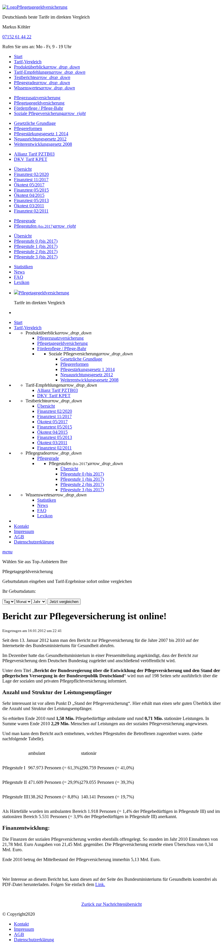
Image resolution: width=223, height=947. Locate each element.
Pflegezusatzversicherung (37, 97)
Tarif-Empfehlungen (49, 72)
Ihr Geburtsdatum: (19, 591)
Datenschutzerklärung (34, 541)
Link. (100, 884)
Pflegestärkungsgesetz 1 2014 (41, 133)
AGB (19, 536)
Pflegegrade (42, 82)
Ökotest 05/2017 (29, 184)
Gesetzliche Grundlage (35, 123)
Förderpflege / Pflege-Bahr (38, 108)
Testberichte (42, 77)
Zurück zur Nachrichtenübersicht (111, 904)
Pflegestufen (45, 226)
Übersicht (23, 169)
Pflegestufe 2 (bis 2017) (35, 251)
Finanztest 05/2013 (31, 200)
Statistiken (23, 266)
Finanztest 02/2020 (31, 174)
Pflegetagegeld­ (42, 7)
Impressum (24, 531)
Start (18, 56)
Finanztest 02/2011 (31, 210)
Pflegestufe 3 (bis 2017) (35, 256)
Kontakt (21, 526)
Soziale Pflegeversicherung (50, 113)
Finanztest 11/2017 (31, 179)
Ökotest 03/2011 (29, 205)
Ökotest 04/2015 (29, 195)
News (19, 271)
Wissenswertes (44, 87)
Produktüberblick (47, 66)
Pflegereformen (28, 128)
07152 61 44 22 (16, 36)
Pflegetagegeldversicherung (39, 102)
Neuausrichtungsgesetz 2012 (40, 138)
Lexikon (21, 282)
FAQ (18, 277)
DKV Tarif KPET (30, 159)
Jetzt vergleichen (64, 601)
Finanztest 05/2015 (31, 190)
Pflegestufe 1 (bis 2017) (35, 246)
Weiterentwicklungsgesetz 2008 (43, 144)
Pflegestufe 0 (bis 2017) (35, 241)
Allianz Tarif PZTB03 (34, 154)
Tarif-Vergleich (28, 61)
